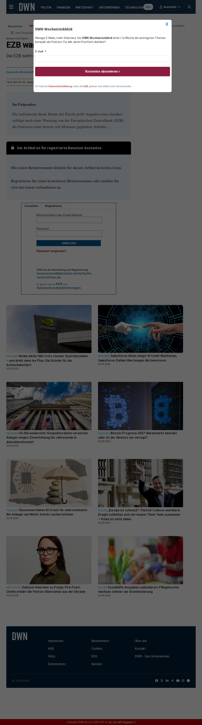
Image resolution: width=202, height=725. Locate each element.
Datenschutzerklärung (60, 86)
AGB (85, 86)
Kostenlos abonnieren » (102, 71)
